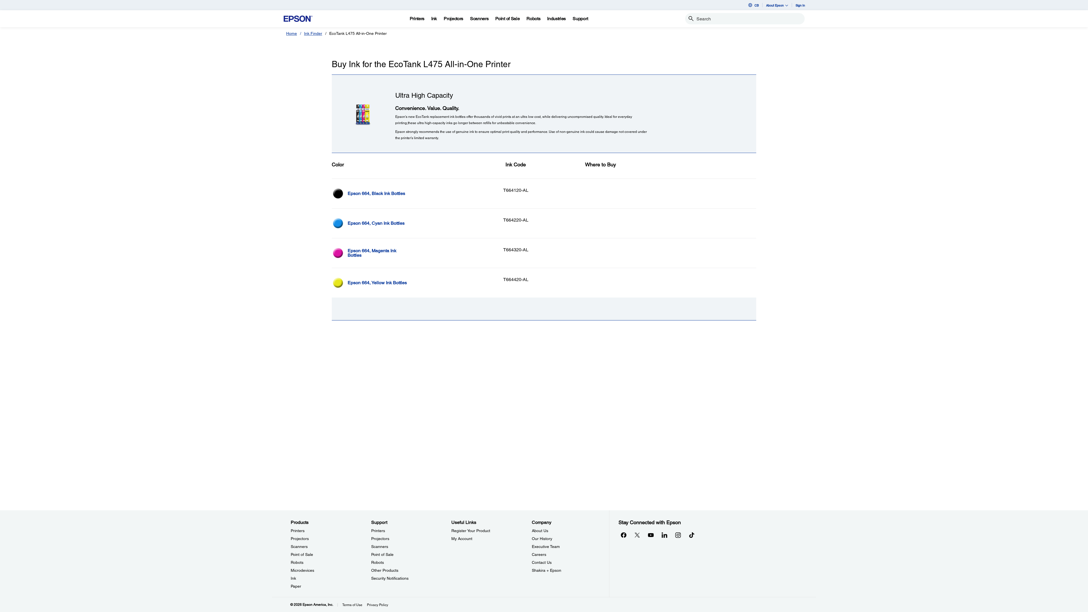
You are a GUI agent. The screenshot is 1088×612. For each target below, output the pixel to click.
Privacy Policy (377, 605)
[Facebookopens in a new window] (624, 535)
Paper (296, 586)
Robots (297, 562)
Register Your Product (470, 530)
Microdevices (302, 570)
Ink (293, 578)
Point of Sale (302, 554)
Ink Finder (313, 33)
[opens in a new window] (692, 535)
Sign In (800, 5)
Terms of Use (352, 605)
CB (757, 5)
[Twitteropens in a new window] (637, 535)
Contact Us (542, 562)
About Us (540, 530)
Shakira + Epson (546, 570)
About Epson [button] (775, 5)
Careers (539, 554)
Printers (298, 530)
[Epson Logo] (298, 18)
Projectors (300, 538)
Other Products (384, 570)
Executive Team (546, 546)
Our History (542, 538)
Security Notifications (390, 578)
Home (291, 33)
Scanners (299, 546)
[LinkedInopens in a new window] (664, 535)
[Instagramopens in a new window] (678, 535)
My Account (461, 538)
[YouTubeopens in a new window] (651, 535)
